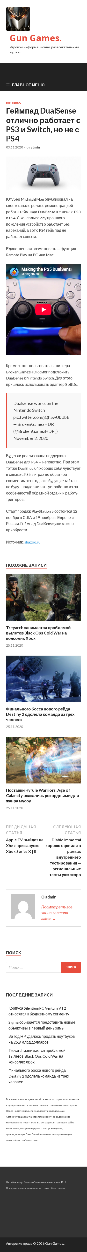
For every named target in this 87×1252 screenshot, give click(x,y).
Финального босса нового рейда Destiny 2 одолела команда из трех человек (40, 714)
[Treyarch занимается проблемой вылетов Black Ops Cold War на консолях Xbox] (43, 622)
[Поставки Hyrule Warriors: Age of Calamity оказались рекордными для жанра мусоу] (43, 784)
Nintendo (13, 102)
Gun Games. (36, 38)
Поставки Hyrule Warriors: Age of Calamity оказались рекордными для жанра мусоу (42, 795)
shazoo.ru (32, 542)
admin (35, 147)
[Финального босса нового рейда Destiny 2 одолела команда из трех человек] (43, 703)
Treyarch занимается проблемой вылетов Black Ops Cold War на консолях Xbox (38, 633)
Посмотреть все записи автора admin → (56, 913)
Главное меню (28, 84)
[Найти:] (43, 967)
